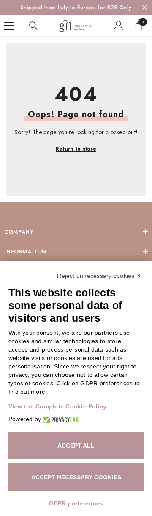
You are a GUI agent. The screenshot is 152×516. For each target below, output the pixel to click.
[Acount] (118, 25)
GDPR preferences (76, 503)
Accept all (76, 445)
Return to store (76, 149)
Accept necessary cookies (76, 477)
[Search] (33, 26)
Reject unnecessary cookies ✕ (99, 275)
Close (144, 8)
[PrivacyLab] (60, 419)
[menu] (9, 26)
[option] (76, 7)
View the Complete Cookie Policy (57, 406)
